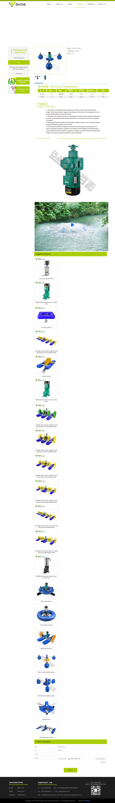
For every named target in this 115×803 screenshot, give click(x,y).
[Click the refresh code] (74, 759)
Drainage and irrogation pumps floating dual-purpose (19, 68)
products (80, 4)
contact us (102, 4)
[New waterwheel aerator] (46, 735)
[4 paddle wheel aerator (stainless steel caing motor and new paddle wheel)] (46, 423)
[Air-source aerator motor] (46, 276)
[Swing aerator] (46, 717)
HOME (11, 788)
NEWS (11, 791)
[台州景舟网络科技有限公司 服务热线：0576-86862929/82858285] (87, 800)
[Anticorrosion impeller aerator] (46, 694)
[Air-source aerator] (46, 325)
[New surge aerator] (46, 599)
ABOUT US (20, 788)
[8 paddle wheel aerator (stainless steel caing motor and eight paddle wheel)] (46, 498)
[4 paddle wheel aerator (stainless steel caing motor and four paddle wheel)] (46, 448)
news (70, 4)
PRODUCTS (20, 791)
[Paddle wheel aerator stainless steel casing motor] (46, 574)
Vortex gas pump (19, 57)
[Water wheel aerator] (46, 646)
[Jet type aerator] (46, 374)
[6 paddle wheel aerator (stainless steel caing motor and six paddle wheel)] (46, 473)
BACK (71, 770)
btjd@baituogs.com (64, 791)
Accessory (19, 73)
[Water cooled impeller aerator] (46, 670)
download (91, 4)
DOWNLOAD (21, 795)
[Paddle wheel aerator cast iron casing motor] (46, 300)
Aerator (19, 62)
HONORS (12, 795)
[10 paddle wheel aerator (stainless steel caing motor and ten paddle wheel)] (46, 349)
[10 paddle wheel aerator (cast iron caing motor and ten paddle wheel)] (46, 524)
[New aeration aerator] (46, 623)
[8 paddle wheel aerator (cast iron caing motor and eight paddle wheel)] (46, 549)
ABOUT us (59, 4)
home (48, 4)
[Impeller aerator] (50, 73)
